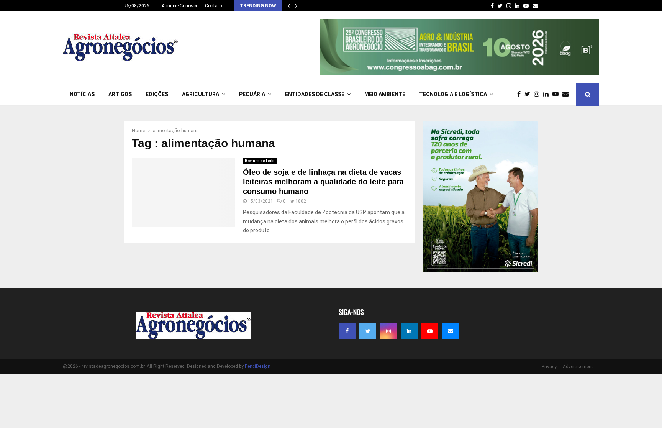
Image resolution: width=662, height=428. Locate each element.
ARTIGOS (120, 94)
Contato (213, 5)
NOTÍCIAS (82, 94)
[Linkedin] (547, 94)
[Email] (567, 94)
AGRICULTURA (200, 94)
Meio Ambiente (384, 94)
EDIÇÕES (157, 94)
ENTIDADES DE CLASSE (314, 94)
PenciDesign (257, 366)
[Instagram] (538, 94)
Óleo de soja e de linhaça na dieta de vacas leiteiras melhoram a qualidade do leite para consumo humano (323, 181)
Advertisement (578, 366)
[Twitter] (529, 94)
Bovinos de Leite (260, 161)
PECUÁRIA (252, 94)
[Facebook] (520, 94)
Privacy (549, 366)
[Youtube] (557, 94)
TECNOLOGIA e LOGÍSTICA (453, 94)
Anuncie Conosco (180, 5)
